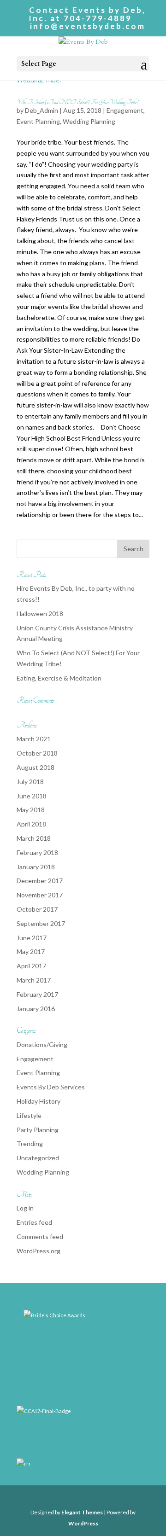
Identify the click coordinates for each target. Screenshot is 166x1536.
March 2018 (34, 838)
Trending (30, 1143)
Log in (25, 1208)
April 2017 (31, 966)
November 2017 (40, 895)
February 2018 (37, 852)
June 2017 (32, 938)
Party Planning (38, 1130)
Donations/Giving (42, 1044)
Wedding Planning (89, 121)
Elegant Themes (82, 1512)
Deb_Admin (41, 110)
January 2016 (36, 1008)
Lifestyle (29, 1115)
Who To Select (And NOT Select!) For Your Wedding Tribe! (77, 102)
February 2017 (37, 994)
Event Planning (38, 121)
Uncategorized (38, 1158)
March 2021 (34, 739)
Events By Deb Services (51, 1087)
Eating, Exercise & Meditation (59, 678)
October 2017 (37, 909)
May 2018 (31, 810)
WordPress (83, 1523)
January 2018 (36, 867)
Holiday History (38, 1101)
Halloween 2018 (40, 613)
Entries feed (34, 1222)
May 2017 (31, 951)
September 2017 (41, 923)
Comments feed (40, 1236)
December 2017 (40, 880)
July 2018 (30, 781)
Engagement (125, 110)
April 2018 (31, 824)
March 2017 (34, 980)
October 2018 (37, 753)
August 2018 (35, 767)
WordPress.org (38, 1251)
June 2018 (32, 796)
